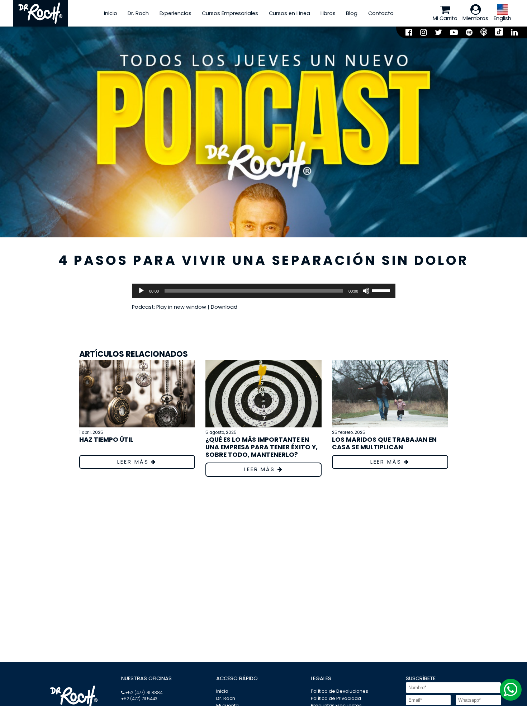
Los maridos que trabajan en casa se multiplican (384, 443)
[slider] (382, 290)
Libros (328, 13)
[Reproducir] (141, 290)
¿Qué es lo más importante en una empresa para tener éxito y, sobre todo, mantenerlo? (261, 447)
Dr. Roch (138, 13)
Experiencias (175, 13)
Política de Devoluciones (339, 691)
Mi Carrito (445, 18)
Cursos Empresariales (230, 13)
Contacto (381, 13)
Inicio (110, 13)
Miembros (475, 18)
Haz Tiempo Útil (106, 439)
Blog (351, 13)
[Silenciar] (366, 290)
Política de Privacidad (336, 698)
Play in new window (181, 307)
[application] (263, 291)
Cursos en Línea (289, 13)
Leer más (134, 461)
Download (224, 307)
